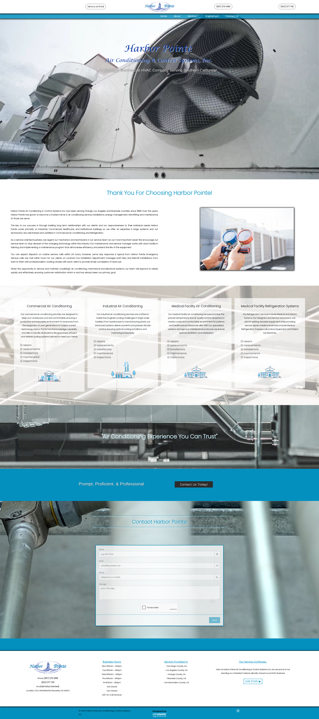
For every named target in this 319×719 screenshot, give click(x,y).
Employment (212, 16)
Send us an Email (95, 6)
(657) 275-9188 (223, 6)
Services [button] (192, 16)
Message (102, 584)
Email (101, 561)
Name (101, 549)
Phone (101, 572)
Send (214, 620)
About (177, 16)
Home (163, 16)
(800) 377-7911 (287, 6)
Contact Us (232, 16)
